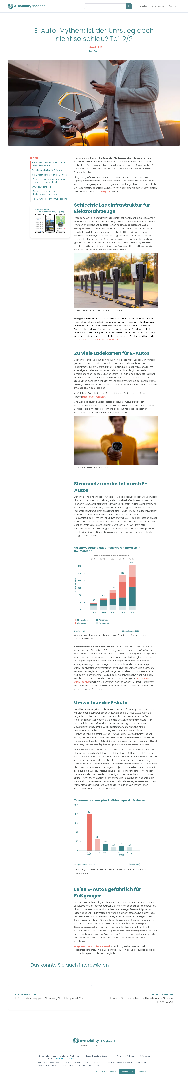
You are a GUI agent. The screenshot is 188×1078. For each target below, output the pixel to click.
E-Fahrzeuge (158, 6)
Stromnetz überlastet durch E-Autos (49, 174)
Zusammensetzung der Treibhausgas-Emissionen (46, 192)
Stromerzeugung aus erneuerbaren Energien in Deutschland (50, 180)
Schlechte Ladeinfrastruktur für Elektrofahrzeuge (49, 164)
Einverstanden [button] (127, 1071)
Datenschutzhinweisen (64, 1058)
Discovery (173, 6)
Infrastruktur (142, 6)
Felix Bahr (94, 51)
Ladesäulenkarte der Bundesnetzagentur (96, 339)
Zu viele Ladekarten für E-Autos (47, 170)
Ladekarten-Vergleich (93, 396)
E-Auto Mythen (103, 191)
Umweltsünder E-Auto (42, 186)
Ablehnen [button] (143, 1071)
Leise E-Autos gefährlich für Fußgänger (50, 198)
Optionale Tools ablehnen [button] (106, 1071)
